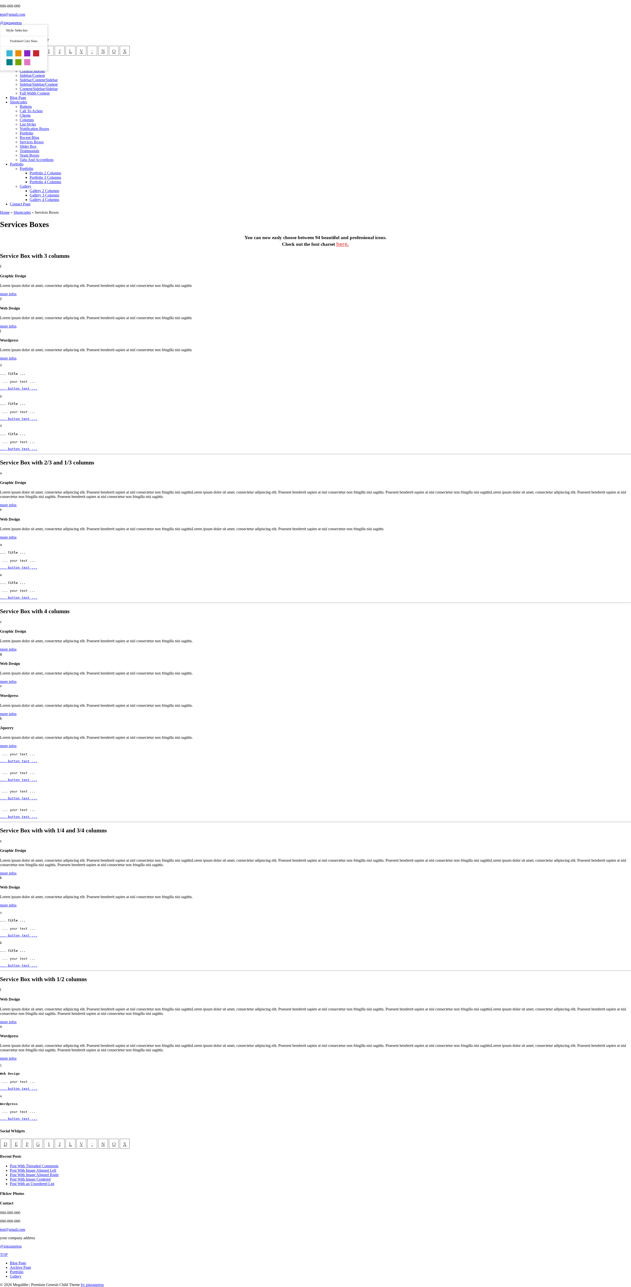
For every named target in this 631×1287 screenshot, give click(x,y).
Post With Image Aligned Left (33, 1170)
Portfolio (16, 1272)
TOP (4, 1255)
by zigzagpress (92, 1285)
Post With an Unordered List (32, 1184)
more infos (8, 294)
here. (342, 244)
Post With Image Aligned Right (34, 1175)
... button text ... (18, 388)
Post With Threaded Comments (34, 1166)
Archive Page (20, 1267)
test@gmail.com (12, 14)
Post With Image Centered (30, 1179)
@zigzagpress (11, 23)
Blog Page (18, 1263)
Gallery (15, 1276)
